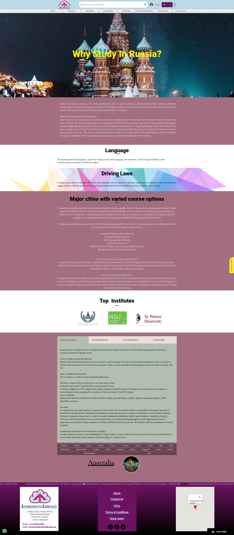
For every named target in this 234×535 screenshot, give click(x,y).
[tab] (73, 339)
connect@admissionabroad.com (42, 527)
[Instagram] (110, 527)
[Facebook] (116, 527)
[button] (174, 4)
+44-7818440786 (36, 524)
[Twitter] (123, 527)
